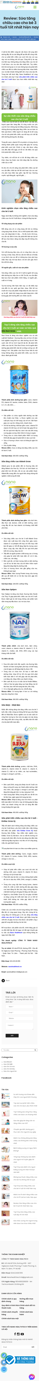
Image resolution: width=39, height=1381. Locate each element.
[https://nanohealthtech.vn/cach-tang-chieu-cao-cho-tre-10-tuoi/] (7, 1196)
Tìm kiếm (35, 1050)
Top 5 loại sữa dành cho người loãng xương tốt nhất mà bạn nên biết (24, 1169)
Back (8, 980)
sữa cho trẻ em (9, 1066)
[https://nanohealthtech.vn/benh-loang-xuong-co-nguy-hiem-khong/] (7, 1150)
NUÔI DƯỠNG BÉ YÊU (25, 37)
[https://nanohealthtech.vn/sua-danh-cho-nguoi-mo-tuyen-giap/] (7, 1159)
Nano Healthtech (16, 932)
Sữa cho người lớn (10, 1071)
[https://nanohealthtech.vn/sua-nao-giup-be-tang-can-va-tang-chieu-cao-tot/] (7, 1122)
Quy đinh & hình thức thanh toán (10, 1306)
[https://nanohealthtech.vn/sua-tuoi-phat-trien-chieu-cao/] (7, 1105)
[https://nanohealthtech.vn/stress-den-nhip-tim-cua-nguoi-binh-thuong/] (7, 1096)
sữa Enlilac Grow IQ (24, 830)
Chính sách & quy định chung (9, 1300)
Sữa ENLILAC (8, 1062)
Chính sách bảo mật (10, 1318)
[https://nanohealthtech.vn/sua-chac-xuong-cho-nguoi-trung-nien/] (7, 1222)
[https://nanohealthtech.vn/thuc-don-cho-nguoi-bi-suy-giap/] (7, 1131)
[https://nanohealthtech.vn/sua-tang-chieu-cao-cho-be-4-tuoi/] (7, 1187)
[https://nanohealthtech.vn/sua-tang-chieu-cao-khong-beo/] (7, 1140)
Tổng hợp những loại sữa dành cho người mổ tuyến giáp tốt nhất (24, 1159)
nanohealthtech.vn (15, 966)
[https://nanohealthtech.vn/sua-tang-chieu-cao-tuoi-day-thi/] (7, 1214)
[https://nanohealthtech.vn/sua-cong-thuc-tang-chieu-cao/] (7, 1114)
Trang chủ (6, 37)
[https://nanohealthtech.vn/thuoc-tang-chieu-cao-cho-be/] (7, 1179)
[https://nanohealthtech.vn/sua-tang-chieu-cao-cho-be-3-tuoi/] (7, 1205)
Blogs (15, 37)
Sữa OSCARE (8, 1064)
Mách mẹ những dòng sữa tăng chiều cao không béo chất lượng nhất (25, 1140)
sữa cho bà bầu (9, 1069)
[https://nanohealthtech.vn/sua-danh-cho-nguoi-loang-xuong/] (7, 1169)
